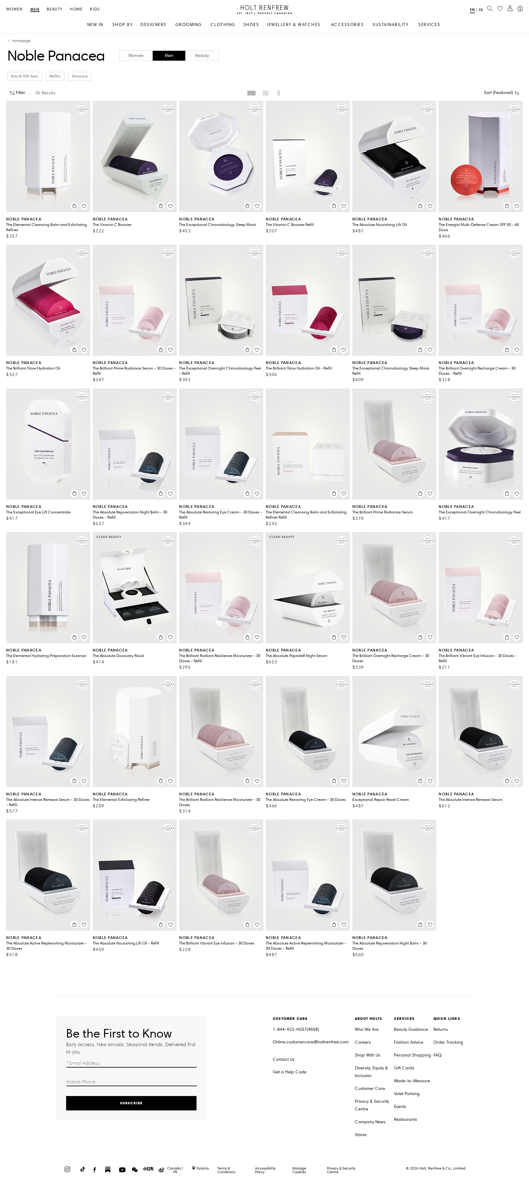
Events (400, 1106)
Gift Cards (404, 1068)
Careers (363, 1042)
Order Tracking (448, 1042)
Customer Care (370, 1088)
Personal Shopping (412, 1055)
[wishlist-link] (500, 9)
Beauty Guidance (411, 1029)
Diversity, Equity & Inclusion (371, 1071)
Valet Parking (407, 1093)
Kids (95, 9)
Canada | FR (175, 1170)
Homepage (21, 41)
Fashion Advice (408, 1042)
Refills (55, 76)
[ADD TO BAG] (74, 206)
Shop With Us (367, 1055)
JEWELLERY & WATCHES (294, 25)
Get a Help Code (289, 1072)
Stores (361, 1134)
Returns (440, 1029)
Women (14, 9)
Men (35, 9)
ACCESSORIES (347, 25)
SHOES (251, 25)
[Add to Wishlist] (84, 206)
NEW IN (95, 25)
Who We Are (367, 1029)
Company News (370, 1122)
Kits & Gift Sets (24, 76)
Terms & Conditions (226, 1170)
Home (76, 9)
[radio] (251, 93)
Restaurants (405, 1119)
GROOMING (188, 25)
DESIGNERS (154, 25)
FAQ (437, 1055)
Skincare (80, 76)
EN (472, 9)
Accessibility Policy (265, 1170)
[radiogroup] (264, 93)
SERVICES (429, 25)
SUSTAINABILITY (390, 25)
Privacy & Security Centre (372, 1105)
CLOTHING (223, 25)
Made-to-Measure (412, 1080)
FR (481, 10)
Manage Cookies (299, 1170)
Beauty (54, 9)
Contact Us (284, 1059)
